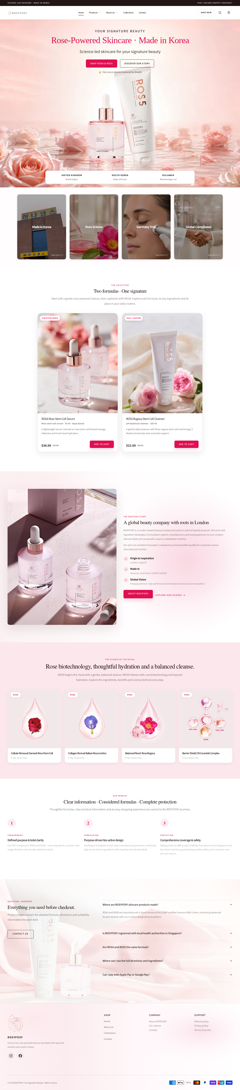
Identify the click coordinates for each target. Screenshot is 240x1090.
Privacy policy (201, 1025)
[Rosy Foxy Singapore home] (17, 13)
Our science (155, 1025)
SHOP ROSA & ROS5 (101, 63)
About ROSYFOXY (138, 593)
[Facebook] (20, 1055)
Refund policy (201, 1021)
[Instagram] (11, 1055)
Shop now (206, 12)
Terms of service (202, 1030)
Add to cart (101, 444)
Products (93, 12)
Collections (128, 12)
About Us (110, 12)
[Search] (220, 12)
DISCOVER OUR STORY (137, 63)
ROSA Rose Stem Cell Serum (58, 419)
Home (81, 12)
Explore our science (169, 595)
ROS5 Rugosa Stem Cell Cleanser (145, 419)
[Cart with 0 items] (228, 12)
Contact (142, 12)
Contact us (20, 933)
